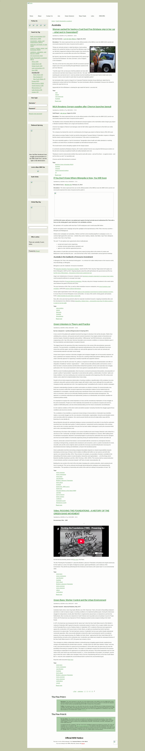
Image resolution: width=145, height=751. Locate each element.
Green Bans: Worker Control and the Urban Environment (80, 600)
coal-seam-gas (59, 96)
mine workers (59, 308)
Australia (57, 98)
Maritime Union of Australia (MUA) (64, 164)
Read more (58, 101)
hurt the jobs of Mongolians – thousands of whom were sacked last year (73, 273)
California (58, 498)
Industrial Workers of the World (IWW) (66, 490)
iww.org (83, 743)
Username (32, 103)
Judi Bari (58, 492)
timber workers (60, 496)
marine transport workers (62, 170)
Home (53, 21)
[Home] (30, 3)
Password (32, 108)
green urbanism (60, 588)
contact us (84, 709)
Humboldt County (61, 500)
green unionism (60, 472)
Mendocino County (61, 502)
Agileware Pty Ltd (77, 748)
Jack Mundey (59, 478)
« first (74, 691)
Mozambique (59, 316)
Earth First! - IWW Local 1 (63, 486)
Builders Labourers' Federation (64, 480)
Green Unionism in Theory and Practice (72, 324)
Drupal (38, 251)
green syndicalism (61, 474)
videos (58, 590)
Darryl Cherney (60, 494)
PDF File (70, 659)
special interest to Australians (74, 281)
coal (56, 92)
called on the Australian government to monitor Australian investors (95, 291)
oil (56, 172)
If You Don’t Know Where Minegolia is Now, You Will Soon (80, 178)
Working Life (68, 184)
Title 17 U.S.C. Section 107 (83, 725)
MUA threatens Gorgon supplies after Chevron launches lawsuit (82, 106)
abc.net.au (63, 113)
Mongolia (58, 312)
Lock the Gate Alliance (69, 39)
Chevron (57, 168)
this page (75, 559)
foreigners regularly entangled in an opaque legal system (98, 276)
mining (57, 94)
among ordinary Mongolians (73, 288)
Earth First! (59, 488)
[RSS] (29, 737)
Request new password (35, 113)
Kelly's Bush (59, 482)
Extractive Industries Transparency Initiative (67, 269)
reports (58, 683)
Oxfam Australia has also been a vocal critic (68, 295)
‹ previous (80, 691)
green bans (59, 476)
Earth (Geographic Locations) (64, 21)
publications (59, 592)
